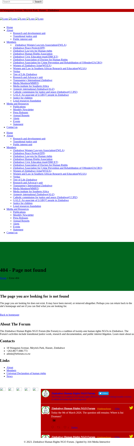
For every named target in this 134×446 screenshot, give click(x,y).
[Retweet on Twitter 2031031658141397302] (59, 427)
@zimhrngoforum (104, 409)
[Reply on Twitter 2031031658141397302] (53, 427)
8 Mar (117, 437)
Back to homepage (9, 314)
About (10, 367)
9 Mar (117, 409)
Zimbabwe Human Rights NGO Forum (73, 408)
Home (3, 278)
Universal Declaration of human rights (26, 373)
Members (11, 370)
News (10, 376)
